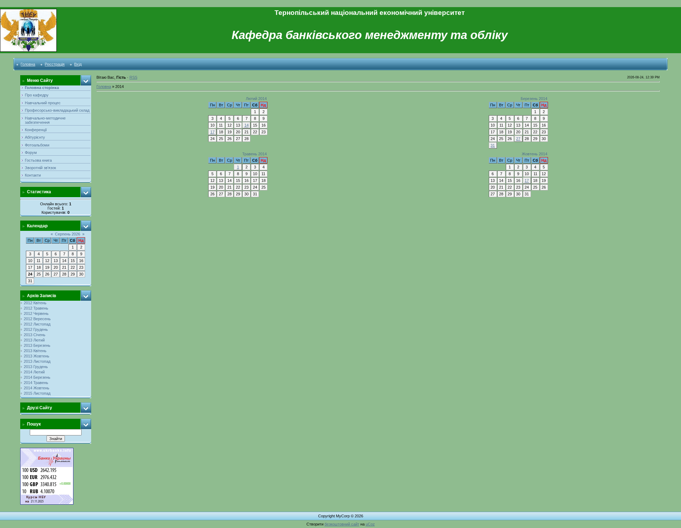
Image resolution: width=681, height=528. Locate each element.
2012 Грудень (36, 329)
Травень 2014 (254, 154)
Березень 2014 (534, 98)
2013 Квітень (35, 351)
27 (518, 139)
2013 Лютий (34, 340)
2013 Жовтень (36, 356)
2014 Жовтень (36, 388)
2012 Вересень (37, 319)
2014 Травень (36, 382)
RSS (133, 77)
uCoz (370, 524)
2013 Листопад (37, 361)
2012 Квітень (35, 303)
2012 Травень (36, 308)
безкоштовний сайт (342, 524)
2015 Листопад (37, 393)
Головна (28, 64)
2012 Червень (36, 313)
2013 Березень (37, 345)
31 (493, 145)
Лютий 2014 (256, 98)
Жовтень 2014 (534, 154)
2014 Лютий (34, 372)
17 (212, 132)
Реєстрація (55, 64)
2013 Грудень (36, 367)
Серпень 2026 (67, 234)
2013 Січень (34, 335)
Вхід (78, 64)
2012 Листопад (37, 324)
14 (246, 125)
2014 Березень (37, 377)
